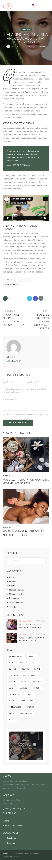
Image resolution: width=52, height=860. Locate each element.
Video (11, 713)
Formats (12, 581)
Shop (22, 701)
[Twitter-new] (29, 298)
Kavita (5, 854)
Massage (23, 688)
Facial (37, 669)
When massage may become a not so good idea (23, 533)
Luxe (11, 688)
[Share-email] (40, 298)
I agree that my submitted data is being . (27, 414)
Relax (11, 701)
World (12, 720)
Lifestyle (36, 682)
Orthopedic (14, 694)
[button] (36, 5)
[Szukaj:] (25, 561)
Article (32, 656)
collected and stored (40, 414)
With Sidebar (11, 284)
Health (12, 585)
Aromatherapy (16, 656)
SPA (31, 701)
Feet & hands (29, 675)
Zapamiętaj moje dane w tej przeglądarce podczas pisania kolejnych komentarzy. (26, 390)
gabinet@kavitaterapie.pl (14, 808)
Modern (36, 688)
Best (34, 663)
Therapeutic (25, 280)
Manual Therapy (16, 590)
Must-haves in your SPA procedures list (31, 626)
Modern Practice (16, 594)
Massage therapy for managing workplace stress (26, 481)
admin (10, 357)
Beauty (12, 577)
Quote (29, 694)
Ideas (23, 682)
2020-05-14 (40, 621)
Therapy (26, 30)
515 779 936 (9, 813)
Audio (11, 663)
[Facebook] (35, 298)
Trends (30, 707)
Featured (9, 280)
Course (25, 669)
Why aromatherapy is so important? (31, 639)
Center (12, 669)
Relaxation (14, 598)
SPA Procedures (16, 602)
